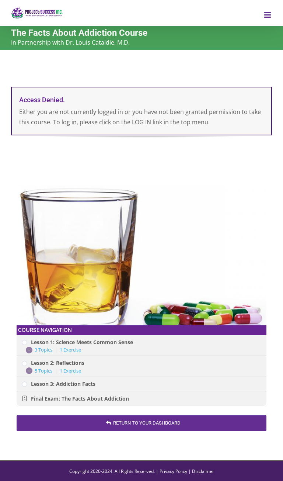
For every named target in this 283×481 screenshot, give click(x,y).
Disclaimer (203, 471)
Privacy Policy (173, 471)
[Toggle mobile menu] (268, 15)
